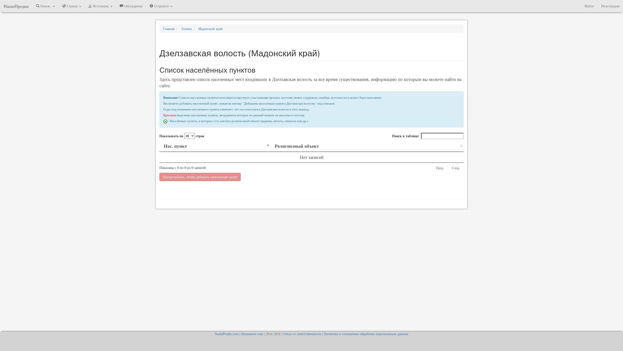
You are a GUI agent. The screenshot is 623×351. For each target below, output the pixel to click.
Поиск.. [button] (46, 6)
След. (456, 168)
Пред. (440, 168)
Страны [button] (72, 6)
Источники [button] (101, 6)
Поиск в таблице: (405, 135)
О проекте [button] (161, 6)
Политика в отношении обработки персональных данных (366, 334)
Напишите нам (252, 334)
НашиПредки (16, 6)
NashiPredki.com (226, 334)
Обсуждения (132, 6)
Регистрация (610, 6)
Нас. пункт (175, 146)
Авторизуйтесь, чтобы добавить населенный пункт (200, 177)
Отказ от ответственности (302, 334)
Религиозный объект (297, 146)
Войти (589, 6)
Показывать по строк (181, 135)
